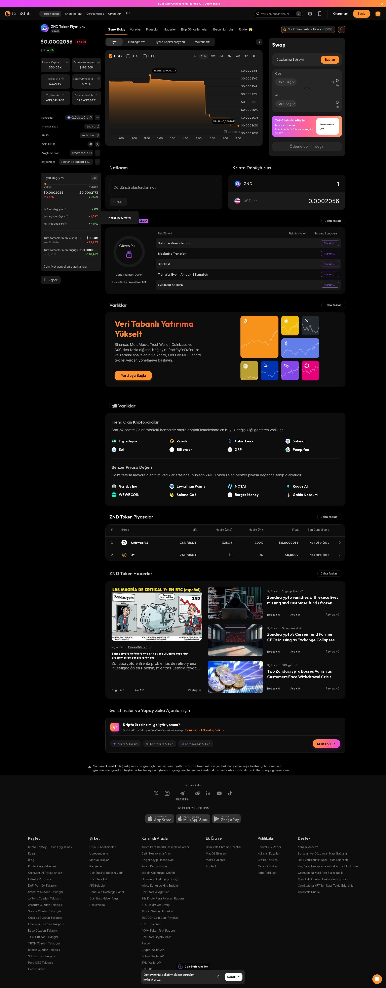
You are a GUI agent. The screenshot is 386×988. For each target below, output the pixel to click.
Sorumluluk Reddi (269, 847)
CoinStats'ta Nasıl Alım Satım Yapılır (320, 872)
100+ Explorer (151, 924)
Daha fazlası (333, 220)
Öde (278, 73)
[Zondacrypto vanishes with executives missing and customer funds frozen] (235, 603)
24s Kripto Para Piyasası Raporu (163, 898)
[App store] (159, 818)
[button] (90, 117)
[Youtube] (219, 796)
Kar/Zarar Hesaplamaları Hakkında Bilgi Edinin (328, 866)
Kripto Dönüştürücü (154, 866)
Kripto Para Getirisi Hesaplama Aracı (165, 847)
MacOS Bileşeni (216, 853)
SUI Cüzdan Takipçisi (42, 956)
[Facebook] (230, 796)
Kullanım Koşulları (269, 853)
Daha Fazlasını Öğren (129, 274)
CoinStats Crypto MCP (156, 937)
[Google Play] (226, 818)
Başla (361, 13)
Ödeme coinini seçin (307, 146)
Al (276, 95)
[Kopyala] (90, 117)
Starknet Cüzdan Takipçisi (45, 892)
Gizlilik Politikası (268, 860)
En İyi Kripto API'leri (161, 743)
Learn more (212, 3)
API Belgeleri (97, 885)
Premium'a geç (326, 126)
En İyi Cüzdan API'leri (197, 743)
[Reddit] (197, 796)
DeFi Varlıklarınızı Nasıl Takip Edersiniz (323, 860)
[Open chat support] (377, 979)
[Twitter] (97, 144)
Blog (31, 860)
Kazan (32, 853)
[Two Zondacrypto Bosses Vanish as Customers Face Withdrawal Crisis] (235, 677)
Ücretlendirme (98, 853)
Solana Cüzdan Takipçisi (44, 911)
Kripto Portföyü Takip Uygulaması (50, 847)
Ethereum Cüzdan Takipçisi (46, 924)
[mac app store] (193, 818)
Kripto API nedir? (128, 743)
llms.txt (146, 943)
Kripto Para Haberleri (42, 866)
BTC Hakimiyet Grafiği (156, 905)
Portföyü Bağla (133, 375)
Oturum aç (340, 13)
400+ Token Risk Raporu (158, 930)
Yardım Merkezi (308, 847)
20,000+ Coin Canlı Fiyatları (160, 917)
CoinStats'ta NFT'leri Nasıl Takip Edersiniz (325, 885)
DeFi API (147, 969)
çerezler (188, 975)
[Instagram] (167, 796)
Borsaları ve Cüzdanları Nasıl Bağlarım (323, 853)
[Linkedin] (208, 796)
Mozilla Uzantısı (216, 860)
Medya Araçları (99, 860)
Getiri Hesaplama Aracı (156, 853)
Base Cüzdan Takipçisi (43, 930)
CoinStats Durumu (309, 892)
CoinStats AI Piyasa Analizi (45, 872)
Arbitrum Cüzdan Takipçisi (45, 905)
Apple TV (212, 866)
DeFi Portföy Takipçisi (42, 885)
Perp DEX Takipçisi (40, 962)
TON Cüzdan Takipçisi (43, 937)
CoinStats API (98, 879)
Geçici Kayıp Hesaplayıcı (158, 860)
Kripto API (324, 744)
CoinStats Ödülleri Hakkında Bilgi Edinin (324, 879)
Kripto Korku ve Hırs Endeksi (160, 885)
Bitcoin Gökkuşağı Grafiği (158, 872)
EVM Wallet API (151, 962)
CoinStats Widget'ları (155, 892)
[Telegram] (90, 144)
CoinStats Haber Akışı (103, 898)
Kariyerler (95, 866)
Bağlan (330, 59)
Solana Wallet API (153, 956)
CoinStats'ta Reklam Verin (106, 872)
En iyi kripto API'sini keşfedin (203, 730)
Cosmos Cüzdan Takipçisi (45, 917)
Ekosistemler (36, 969)
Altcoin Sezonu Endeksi (157, 911)
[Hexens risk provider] (129, 282)
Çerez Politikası (268, 866)
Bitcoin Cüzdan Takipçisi (44, 949)
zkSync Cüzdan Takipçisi (45, 898)
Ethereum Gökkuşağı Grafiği (160, 879)
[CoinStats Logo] (18, 13)
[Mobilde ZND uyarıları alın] (341, 29)
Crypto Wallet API (153, 949)
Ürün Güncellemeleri (102, 847)
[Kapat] (380, 3)
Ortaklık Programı (39, 879)
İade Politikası (267, 872)
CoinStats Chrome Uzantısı (223, 847)
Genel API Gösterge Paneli (106, 892)
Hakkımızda (97, 905)
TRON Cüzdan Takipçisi (44, 943)
